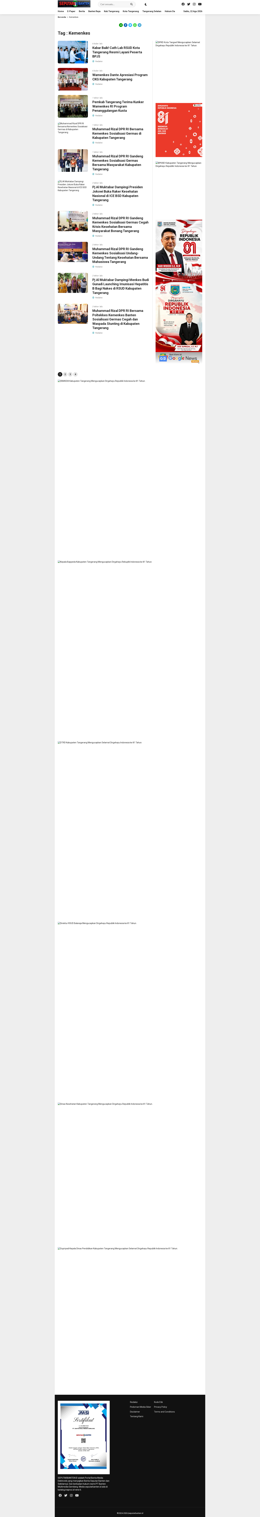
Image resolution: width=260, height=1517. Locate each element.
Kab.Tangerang (111, 11)
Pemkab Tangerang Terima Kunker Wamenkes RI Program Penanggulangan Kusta (118, 106)
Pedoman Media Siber (140, 1407)
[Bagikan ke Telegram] (139, 25)
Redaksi (134, 1402)
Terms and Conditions (164, 1412)
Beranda (62, 17)
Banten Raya (94, 11)
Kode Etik (158, 1402)
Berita (82, 11)
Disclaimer (135, 1412)
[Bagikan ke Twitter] (130, 25)
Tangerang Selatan (151, 11)
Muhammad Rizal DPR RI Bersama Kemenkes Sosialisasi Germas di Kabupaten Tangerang (117, 133)
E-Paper (71, 11)
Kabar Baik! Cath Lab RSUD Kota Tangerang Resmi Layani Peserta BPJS (117, 52)
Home (61, 11)
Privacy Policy (160, 1407)
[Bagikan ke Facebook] (125, 25)
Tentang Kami (136, 1416)
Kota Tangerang (131, 11)
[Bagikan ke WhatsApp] (135, 25)
